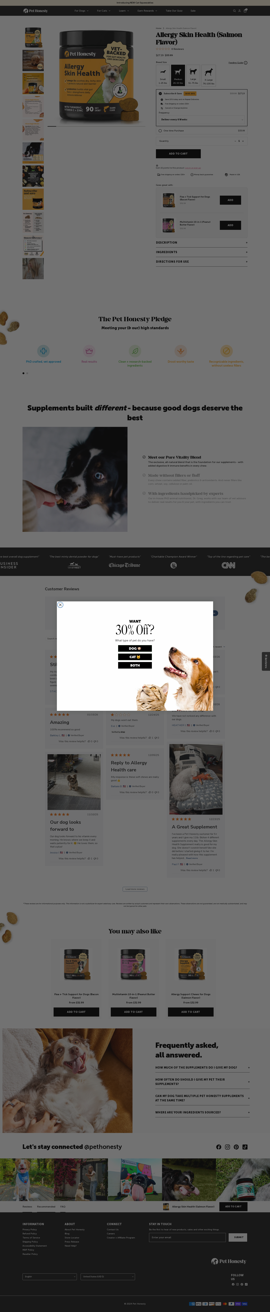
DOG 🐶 (135, 648)
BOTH (135, 665)
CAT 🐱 (135, 657)
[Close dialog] (60, 605)
